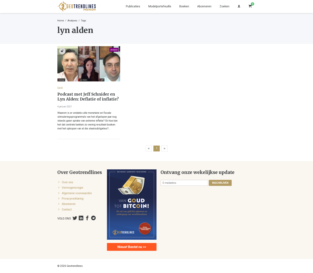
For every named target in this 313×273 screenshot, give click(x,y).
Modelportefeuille (159, 6)
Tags (83, 20)
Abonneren (204, 6)
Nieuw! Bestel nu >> (131, 247)
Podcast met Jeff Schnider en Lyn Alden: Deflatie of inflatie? (88, 97)
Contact (67, 209)
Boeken (184, 6)
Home (60, 20)
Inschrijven (220, 182)
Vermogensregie (72, 187)
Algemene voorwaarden (77, 193)
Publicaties (133, 6)
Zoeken (224, 6)
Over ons (67, 182)
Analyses (72, 20)
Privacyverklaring (72, 198)
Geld (60, 87)
